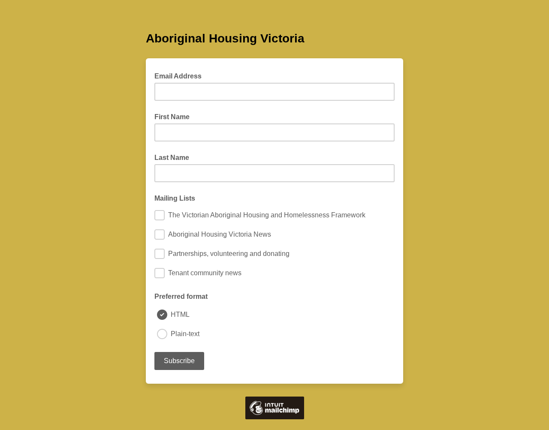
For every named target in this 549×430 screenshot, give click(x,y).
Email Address (180, 75)
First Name (172, 116)
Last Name (171, 157)
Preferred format (181, 296)
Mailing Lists (174, 198)
